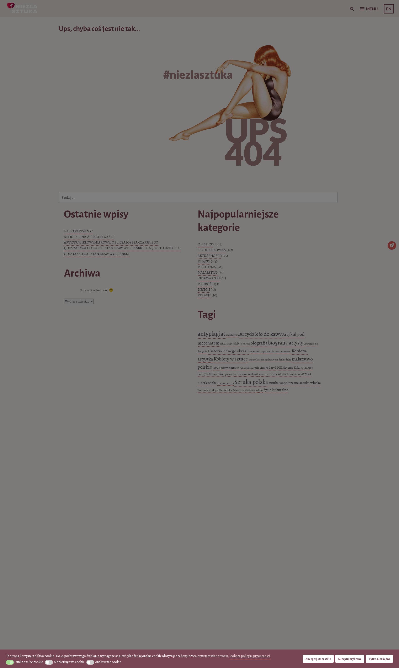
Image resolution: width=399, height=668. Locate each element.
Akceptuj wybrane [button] (349, 659)
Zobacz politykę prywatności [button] (250, 656)
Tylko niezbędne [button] (379, 659)
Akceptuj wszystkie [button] (318, 659)
